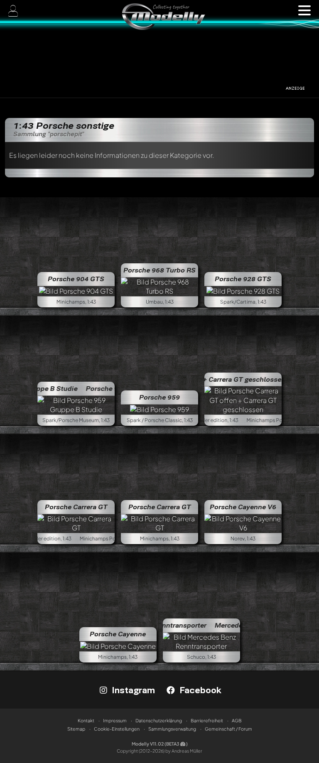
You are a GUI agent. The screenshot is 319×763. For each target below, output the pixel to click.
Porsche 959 (159, 397)
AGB (237, 720)
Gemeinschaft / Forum (228, 728)
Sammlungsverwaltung (172, 728)
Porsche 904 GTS (76, 279)
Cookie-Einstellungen (117, 728)
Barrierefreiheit (207, 720)
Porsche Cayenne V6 (243, 507)
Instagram (132, 689)
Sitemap (76, 728)
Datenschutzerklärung (158, 720)
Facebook (199, 689)
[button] (304, 10)
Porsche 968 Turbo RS (159, 270)
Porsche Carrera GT (76, 507)
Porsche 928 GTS (243, 279)
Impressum (115, 720)
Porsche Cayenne (118, 634)
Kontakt (86, 720)
